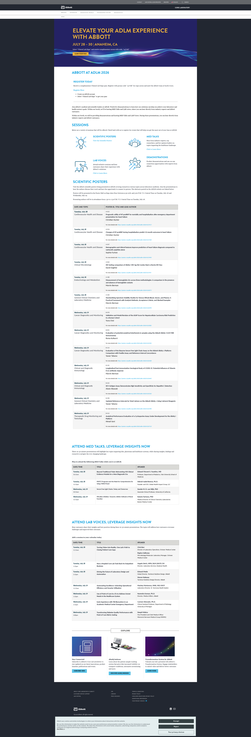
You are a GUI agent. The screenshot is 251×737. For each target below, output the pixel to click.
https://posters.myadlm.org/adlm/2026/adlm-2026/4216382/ (135, 325)
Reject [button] (176, 726)
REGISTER (166, 2)
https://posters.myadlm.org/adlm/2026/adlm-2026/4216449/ (135, 378)
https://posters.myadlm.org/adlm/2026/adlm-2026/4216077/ (135, 290)
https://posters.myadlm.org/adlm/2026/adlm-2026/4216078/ (135, 308)
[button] (182, 2)
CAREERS (113, 694)
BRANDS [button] (63, 12)
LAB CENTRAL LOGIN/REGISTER (153, 2)
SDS (112, 691)
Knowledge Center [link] (104, 12)
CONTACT (139, 2)
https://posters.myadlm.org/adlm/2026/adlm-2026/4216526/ (135, 394)
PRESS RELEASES (115, 696)
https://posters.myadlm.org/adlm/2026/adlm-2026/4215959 (134, 272)
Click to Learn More (100, 173)
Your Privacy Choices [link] (138, 701)
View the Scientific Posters (102, 141)
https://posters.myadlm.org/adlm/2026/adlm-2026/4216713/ (135, 426)
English (175, 2)
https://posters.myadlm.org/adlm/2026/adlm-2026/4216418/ (135, 361)
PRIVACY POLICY (136, 694)
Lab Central (77, 696)
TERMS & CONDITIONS (138, 691)
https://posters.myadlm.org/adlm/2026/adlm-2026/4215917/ (135, 225)
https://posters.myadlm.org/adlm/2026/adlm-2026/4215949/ (135, 257)
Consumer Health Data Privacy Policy (143, 696)
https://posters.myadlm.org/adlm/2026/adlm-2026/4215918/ (135, 240)
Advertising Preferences (139, 698)
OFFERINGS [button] (73, 12)
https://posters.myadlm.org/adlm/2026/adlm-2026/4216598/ (135, 409)
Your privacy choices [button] (176, 732)
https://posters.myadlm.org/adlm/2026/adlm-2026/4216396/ (135, 343)
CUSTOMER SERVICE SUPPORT (82, 694)
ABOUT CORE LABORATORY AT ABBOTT (84, 691)
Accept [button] (176, 721)
